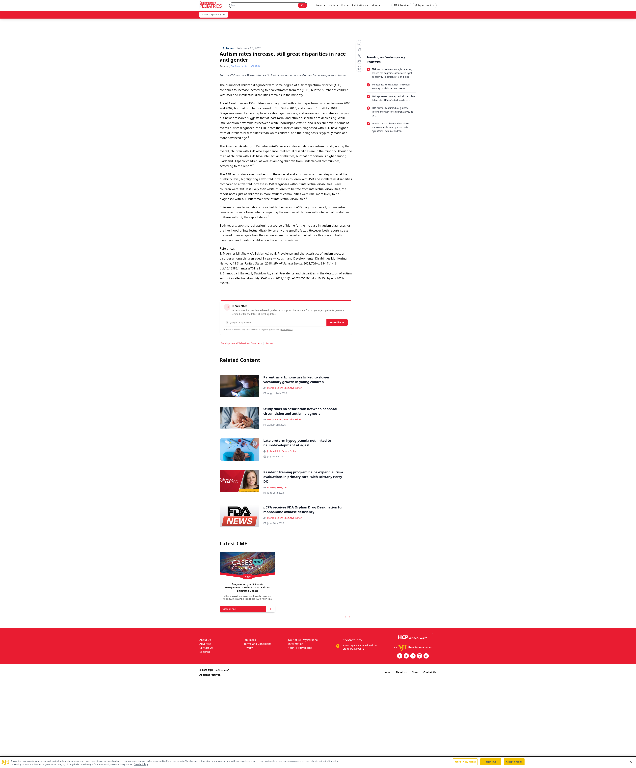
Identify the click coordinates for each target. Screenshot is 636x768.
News (415, 672)
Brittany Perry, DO (277, 487)
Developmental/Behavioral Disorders (241, 343)
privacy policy (286, 329)
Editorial (204, 652)
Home (386, 672)
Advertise (205, 644)
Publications (359, 5)
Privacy (248, 648)
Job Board (250, 640)
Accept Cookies (514, 761)
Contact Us (206, 648)
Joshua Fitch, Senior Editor (281, 451)
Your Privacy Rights (300, 648)
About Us (205, 640)
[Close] (630, 761)
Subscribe (335, 322)
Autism (269, 343)
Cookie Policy (141, 764)
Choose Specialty (211, 14)
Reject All (490, 761)
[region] (318, 762)
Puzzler (345, 5)
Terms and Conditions (257, 644)
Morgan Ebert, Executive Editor (284, 387)
